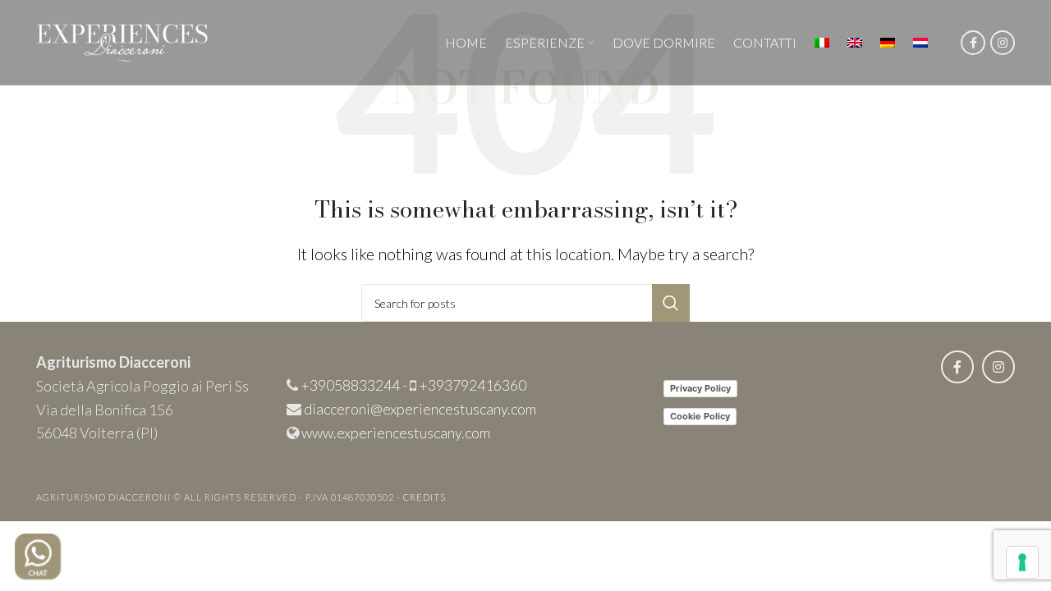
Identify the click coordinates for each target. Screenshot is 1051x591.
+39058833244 (350, 385)
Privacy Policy (700, 388)
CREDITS (424, 497)
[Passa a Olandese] (920, 42)
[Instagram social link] (1002, 42)
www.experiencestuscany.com (395, 433)
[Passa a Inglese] (854, 42)
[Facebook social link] (973, 42)
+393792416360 (472, 385)
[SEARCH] (671, 303)
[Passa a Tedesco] (887, 42)
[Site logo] (122, 40)
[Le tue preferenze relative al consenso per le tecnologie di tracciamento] (1022, 562)
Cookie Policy (700, 416)
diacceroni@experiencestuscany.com (420, 409)
